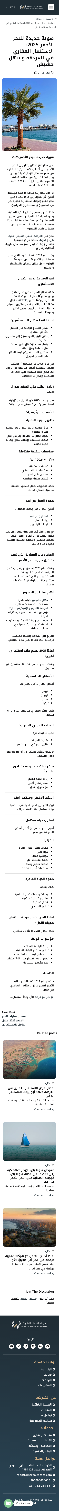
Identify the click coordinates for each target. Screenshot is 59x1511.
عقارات (39, 19)
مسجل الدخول (28, 1298)
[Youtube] (11, 1346)
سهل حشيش (24, 235)
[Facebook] (47, 1346)
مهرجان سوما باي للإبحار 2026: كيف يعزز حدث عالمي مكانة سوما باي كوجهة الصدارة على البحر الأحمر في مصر (30, 1176)
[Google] (33, 1346)
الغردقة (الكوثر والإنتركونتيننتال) (29, 608)
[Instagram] (18, 1346)
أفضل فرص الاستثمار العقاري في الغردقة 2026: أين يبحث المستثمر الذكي (31, 1092)
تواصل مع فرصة (44, 996)
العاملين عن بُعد (39, 516)
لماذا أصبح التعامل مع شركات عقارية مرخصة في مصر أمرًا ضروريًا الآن (29, 1258)
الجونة (43, 240)
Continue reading (44, 1109)
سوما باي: (43, 620)
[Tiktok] (25, 1346)
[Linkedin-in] (40, 1346)
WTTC (23, 300)
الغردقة (38, 235)
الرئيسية (49, 19)
